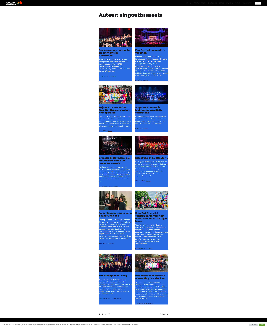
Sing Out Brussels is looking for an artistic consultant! (148, 110)
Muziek (221, 3)
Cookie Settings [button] (253, 324)
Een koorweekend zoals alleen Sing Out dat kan (150, 277)
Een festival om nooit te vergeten (150, 51)
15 (109, 314)
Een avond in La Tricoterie (151, 158)
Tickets (258, 3)
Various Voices (247, 3)
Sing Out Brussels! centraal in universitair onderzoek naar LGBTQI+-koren (151, 217)
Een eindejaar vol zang (113, 275)
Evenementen (212, 3)
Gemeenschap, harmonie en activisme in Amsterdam (114, 53)
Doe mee (237, 3)
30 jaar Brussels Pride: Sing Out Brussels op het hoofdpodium (114, 110)
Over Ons (196, 3)
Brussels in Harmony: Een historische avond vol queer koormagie (114, 161)
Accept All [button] (262, 324)
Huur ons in (229, 3)
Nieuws (204, 3)
